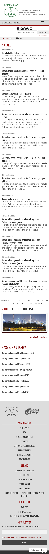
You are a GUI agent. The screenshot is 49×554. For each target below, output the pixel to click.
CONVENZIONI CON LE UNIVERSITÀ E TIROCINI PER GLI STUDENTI (24, 494)
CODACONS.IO (24, 488)
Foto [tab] (15, 308)
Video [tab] (5, 308)
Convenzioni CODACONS (24, 470)
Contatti (24, 441)
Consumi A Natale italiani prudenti (16, 93)
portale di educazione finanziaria (24, 516)
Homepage (7, 38)
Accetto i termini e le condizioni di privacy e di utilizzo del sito (22, 537)
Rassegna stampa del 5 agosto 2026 (15, 386)
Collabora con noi (24, 436)
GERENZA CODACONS (24, 454)
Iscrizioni (25, 475)
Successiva (38, 303)
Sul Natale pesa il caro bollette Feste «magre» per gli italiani (23, 138)
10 (20, 300)
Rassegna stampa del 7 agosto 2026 (15, 375)
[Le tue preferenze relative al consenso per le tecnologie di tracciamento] (38, 550)
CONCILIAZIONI (24, 484)
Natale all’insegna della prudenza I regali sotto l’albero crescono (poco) (21, 221)
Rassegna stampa (14, 347)
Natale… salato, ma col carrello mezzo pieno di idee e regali (24, 115)
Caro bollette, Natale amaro (13, 53)
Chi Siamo (24, 427)
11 (24, 300)
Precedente (5, 300)
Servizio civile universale (24, 445)
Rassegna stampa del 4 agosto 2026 (15, 392)
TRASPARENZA (24, 459)
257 (30, 303)
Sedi (18, 22)
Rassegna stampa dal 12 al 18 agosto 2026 (18, 353)
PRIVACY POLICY (24, 450)
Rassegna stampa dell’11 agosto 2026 (16, 358)
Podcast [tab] (27, 308)
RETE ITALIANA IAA (24, 511)
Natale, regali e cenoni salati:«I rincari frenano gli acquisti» (23, 72)
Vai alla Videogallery (38, 337)
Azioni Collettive (9, 22)
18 (13, 303)
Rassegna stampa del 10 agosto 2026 (16, 364)
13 (33, 300)
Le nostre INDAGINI (24, 479)
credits (44, 552)
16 (47, 300)
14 (38, 300)
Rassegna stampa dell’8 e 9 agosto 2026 (17, 369)
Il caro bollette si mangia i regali (16, 199)
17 (8, 303)
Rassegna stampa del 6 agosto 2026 (15, 380)
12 (29, 300)
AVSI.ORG (24, 507)
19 (17, 303)
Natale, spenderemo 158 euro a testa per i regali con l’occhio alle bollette (24, 282)
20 (22, 303)
